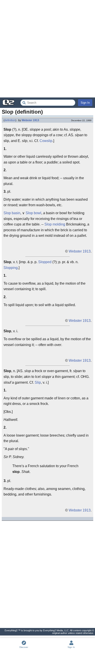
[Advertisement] (47, 48)
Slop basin (12, 213)
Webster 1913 (30, 120)
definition (9, 120)
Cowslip (46, 141)
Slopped (44, 262)
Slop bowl (33, 213)
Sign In (85, 102)
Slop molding (54, 224)
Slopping (11, 268)
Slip (38, 382)
